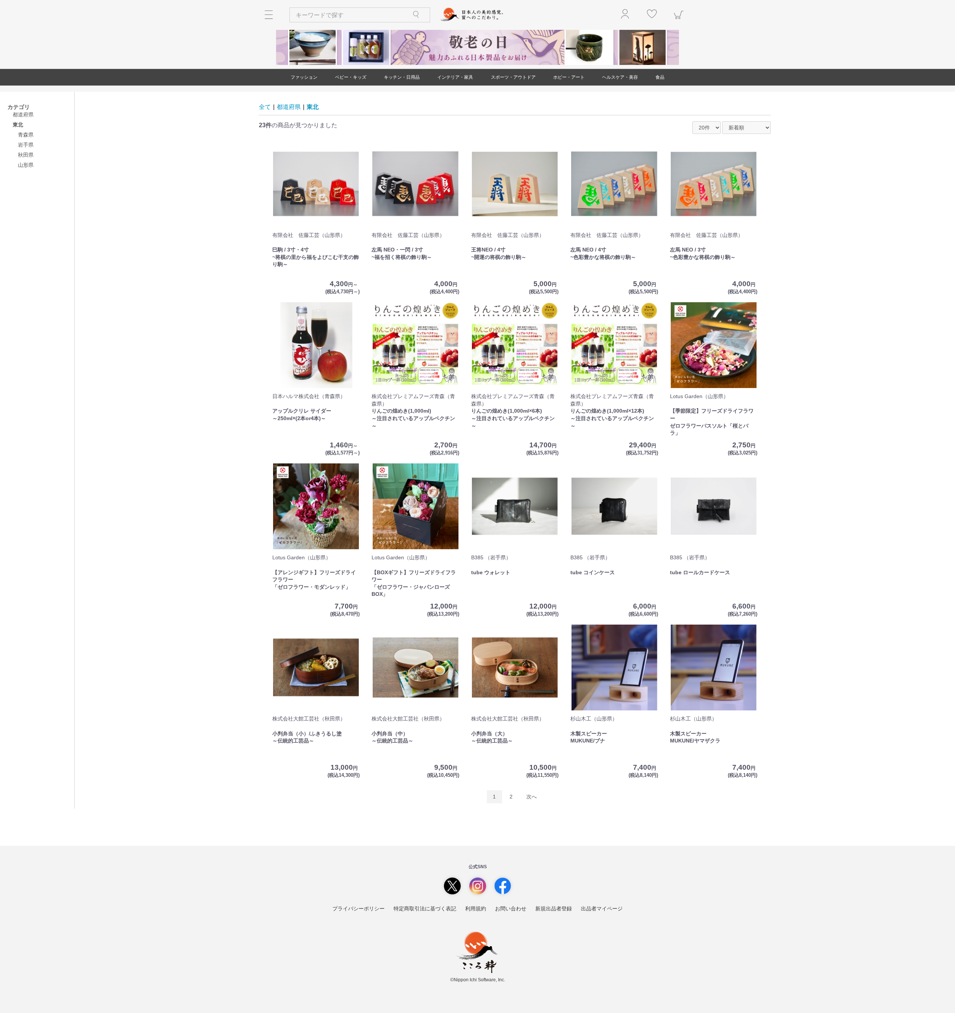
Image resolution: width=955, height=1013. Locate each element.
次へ (531, 797)
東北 (313, 107)
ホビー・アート (569, 77)
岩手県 (26, 145)
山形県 (26, 165)
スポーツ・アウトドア (513, 77)
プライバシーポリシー (358, 909)
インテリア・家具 (455, 77)
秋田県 (26, 155)
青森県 (26, 135)
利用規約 (475, 909)
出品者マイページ (602, 909)
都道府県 (23, 115)
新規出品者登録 (553, 909)
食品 (659, 77)
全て (265, 107)
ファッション (304, 77)
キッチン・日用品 (402, 77)
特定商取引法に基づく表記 (425, 909)
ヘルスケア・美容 (620, 77)
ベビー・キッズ (350, 77)
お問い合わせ (510, 909)
